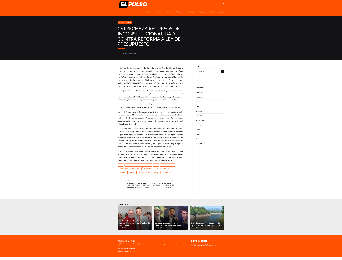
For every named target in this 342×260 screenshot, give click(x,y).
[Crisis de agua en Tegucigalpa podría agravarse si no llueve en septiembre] (207, 218)
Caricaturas (199, 92)
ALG (124, 53)
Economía (170, 12)
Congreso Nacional (167, 165)
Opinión (211, 12)
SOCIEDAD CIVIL (167, 172)
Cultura (198, 106)
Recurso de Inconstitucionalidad (148, 172)
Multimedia (221, 12)
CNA (156, 165)
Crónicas (198, 102)
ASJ (121, 165)
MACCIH (132, 172)
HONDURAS (122, 172)
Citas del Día (199, 97)
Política (179, 12)
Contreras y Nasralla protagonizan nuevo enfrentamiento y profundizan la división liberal (134, 223)
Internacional (158, 12)
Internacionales (200, 120)
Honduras (147, 12)
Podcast (198, 134)
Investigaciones (190, 12)
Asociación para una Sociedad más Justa (138, 165)
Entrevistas (199, 111)
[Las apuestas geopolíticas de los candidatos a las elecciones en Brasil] (170, 218)
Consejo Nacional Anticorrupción (129, 168)
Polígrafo (202, 12)
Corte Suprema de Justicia (163, 168)
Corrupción (147, 168)
